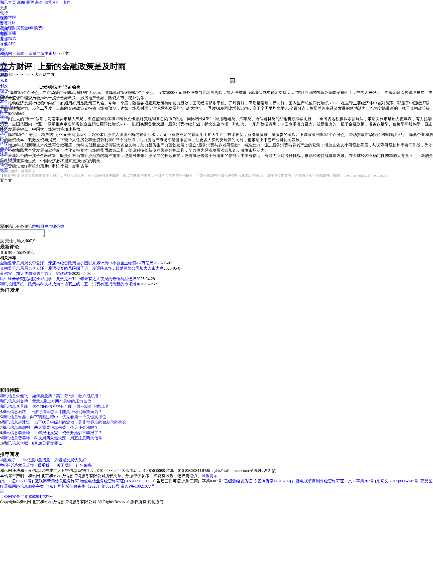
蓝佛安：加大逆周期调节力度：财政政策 (36, 273)
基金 (39, 2)
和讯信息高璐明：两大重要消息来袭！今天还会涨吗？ (50, 427)
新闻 (21, 2)
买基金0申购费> (30, 28)
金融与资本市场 (43, 53)
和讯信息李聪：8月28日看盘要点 (33, 443)
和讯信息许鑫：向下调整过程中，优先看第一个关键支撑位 (54, 417)
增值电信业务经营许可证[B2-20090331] (114, 481)
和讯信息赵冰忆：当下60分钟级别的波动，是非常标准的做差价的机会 (64, 422)
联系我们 (45, 465)
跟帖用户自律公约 (48, 226)
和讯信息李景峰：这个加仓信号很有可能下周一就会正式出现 (54, 406)
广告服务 (84, 465)
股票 (30, 2)
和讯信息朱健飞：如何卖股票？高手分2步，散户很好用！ (51, 396)
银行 (4, 13)
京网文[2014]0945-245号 (397, 481)
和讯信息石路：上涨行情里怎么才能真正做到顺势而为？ (52, 412)
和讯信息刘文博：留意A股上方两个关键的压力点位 (45, 401)
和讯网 (6, 53)
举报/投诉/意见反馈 (17, 465)
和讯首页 (8, 2)
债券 (66, 2)
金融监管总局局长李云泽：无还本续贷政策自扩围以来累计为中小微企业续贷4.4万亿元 (76, 263)
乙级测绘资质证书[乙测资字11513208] (257, 481)
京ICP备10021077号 (138, 486)
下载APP (8, 44)
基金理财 (8, 28)
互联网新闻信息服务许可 (57, 481)
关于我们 (65, 465)
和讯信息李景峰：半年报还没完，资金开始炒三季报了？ (52, 433)
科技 (4, 143)
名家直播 (8, 33)
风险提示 (209, 476)
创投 (4, 86)
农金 (4, 101)
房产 (4, 133)
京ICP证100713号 (16, 481)
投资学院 (8, 17)
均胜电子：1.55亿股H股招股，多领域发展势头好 (43, 460)
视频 (4, 117)
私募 (4, 80)
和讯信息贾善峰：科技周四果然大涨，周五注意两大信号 (52, 438)
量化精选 (8, 38)
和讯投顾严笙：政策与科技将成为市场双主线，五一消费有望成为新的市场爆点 (70, 284)
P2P (3, 49)
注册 (4, 154)
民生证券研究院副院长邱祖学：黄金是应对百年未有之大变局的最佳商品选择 (68, 279)
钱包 (4, 164)
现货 (4, 91)
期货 (48, 2)
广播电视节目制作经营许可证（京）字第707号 (333, 481)
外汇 (57, 2)
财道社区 (8, 23)
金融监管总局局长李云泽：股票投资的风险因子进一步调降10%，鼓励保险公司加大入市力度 (82, 268)
